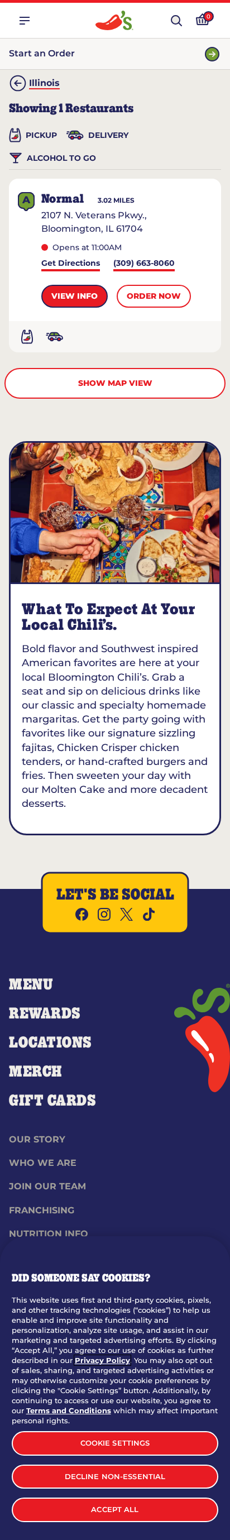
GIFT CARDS (53, 1101)
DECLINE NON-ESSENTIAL (115, 1476)
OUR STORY (37, 1139)
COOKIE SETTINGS (115, 1442)
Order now (154, 296)
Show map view (115, 383)
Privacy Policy (102, 1360)
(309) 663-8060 (144, 264)
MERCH (35, 1072)
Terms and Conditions (68, 1410)
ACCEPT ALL (114, 1509)
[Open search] (176, 20)
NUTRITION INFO (48, 1233)
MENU (31, 985)
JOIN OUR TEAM (47, 1186)
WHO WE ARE (42, 1163)
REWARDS (45, 1014)
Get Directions (70, 264)
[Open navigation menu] (24, 20)
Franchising (41, 1210)
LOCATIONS (50, 1043)
